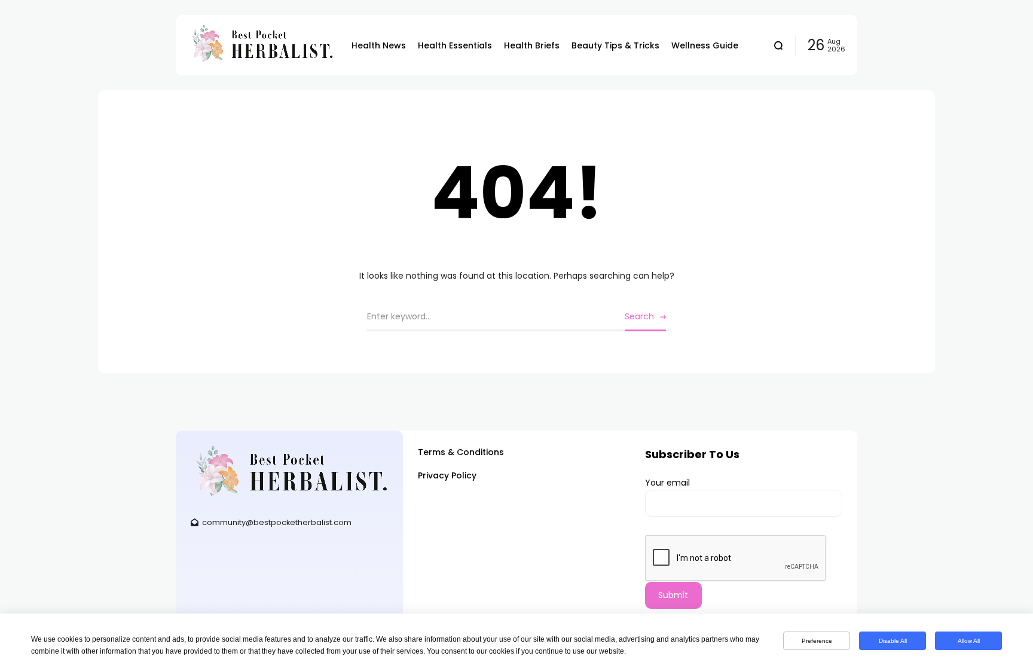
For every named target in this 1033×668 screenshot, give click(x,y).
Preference (817, 641)
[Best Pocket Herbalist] (261, 45)
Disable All (893, 641)
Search (639, 316)
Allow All (969, 641)
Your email (667, 483)
